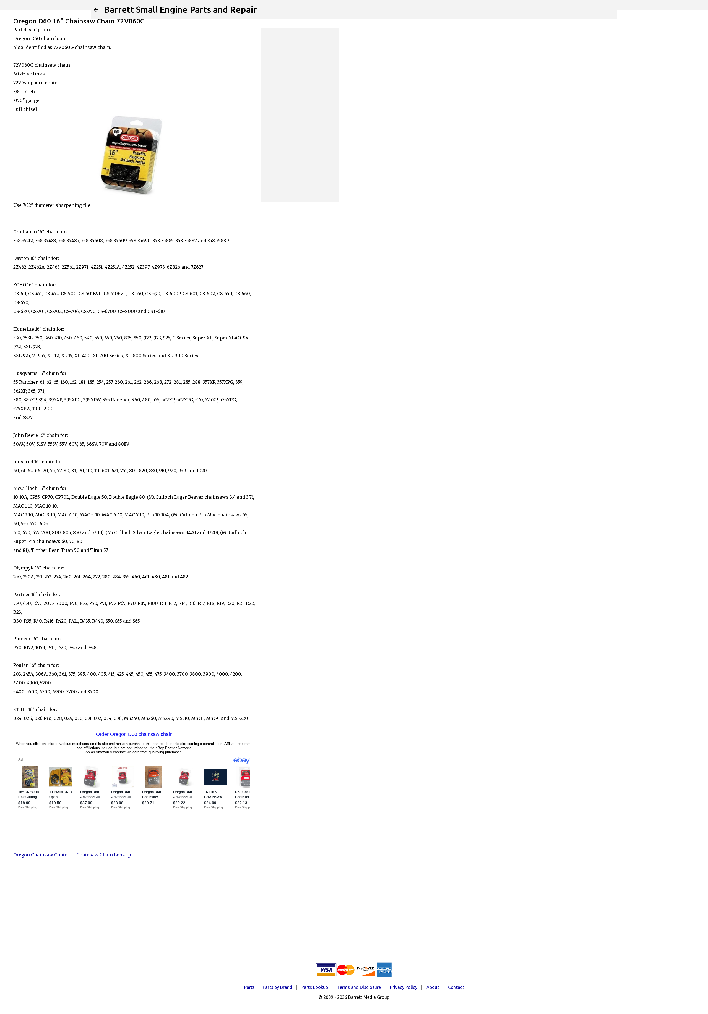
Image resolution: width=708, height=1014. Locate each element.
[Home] (96, 9)
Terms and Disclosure (359, 987)
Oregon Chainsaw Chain (40, 855)
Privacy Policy (403, 987)
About (432, 987)
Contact (456, 987)
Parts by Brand (277, 987)
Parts (249, 987)
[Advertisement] (300, 115)
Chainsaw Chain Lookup (103, 855)
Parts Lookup (314, 987)
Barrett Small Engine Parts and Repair (180, 9)
